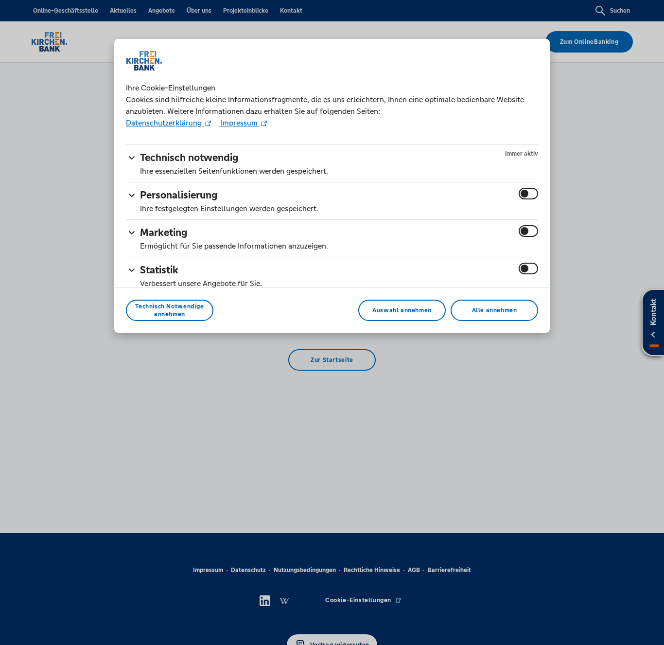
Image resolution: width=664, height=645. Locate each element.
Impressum (239, 122)
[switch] (528, 193)
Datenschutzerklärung (165, 122)
